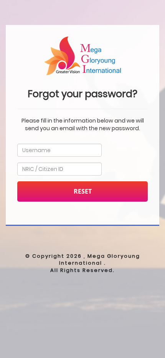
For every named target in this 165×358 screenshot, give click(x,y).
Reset (83, 191)
